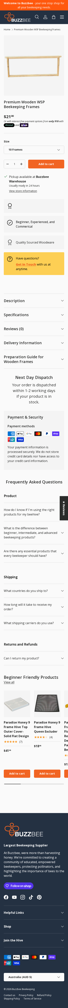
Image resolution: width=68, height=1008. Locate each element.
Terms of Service (32, 998)
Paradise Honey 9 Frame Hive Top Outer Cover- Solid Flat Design (17, 729)
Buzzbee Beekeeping (23, 989)
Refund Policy (44, 995)
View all (9, 682)
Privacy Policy (26, 995)
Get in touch (26, 264)
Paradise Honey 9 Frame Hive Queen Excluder (47, 727)
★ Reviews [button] (64, 508)
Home (7, 29)
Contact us (9, 995)
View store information (23, 191)
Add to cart (46, 164)
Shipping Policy (12, 998)
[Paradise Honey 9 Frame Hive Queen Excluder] (47, 704)
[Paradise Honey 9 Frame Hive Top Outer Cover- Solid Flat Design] (17, 704)
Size (6, 141)
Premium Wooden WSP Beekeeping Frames (37, 29)
